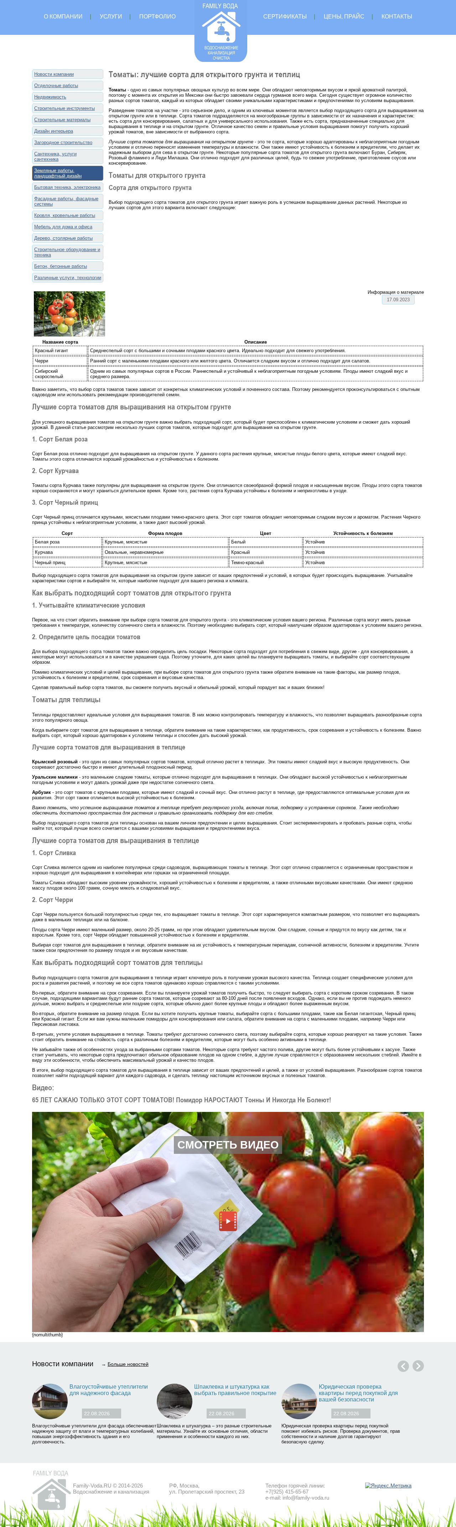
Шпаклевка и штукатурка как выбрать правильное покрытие (235, 1390)
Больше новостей (128, 1364)
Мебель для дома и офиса (63, 226)
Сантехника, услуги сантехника (55, 156)
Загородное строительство (63, 142)
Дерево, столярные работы (63, 238)
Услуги (111, 17)
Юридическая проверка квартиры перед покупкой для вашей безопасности (358, 1393)
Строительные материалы (62, 119)
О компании (63, 17)
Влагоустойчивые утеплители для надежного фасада (108, 1390)
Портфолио (157, 17)
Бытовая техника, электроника (67, 187)
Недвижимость (50, 97)
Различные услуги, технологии (67, 277)
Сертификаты (285, 17)
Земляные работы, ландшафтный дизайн (58, 173)
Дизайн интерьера (53, 131)
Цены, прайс (344, 17)
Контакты (397, 17)
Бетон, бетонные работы (60, 266)
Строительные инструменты (64, 108)
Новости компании (54, 74)
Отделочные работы (56, 85)
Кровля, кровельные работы (64, 215)
